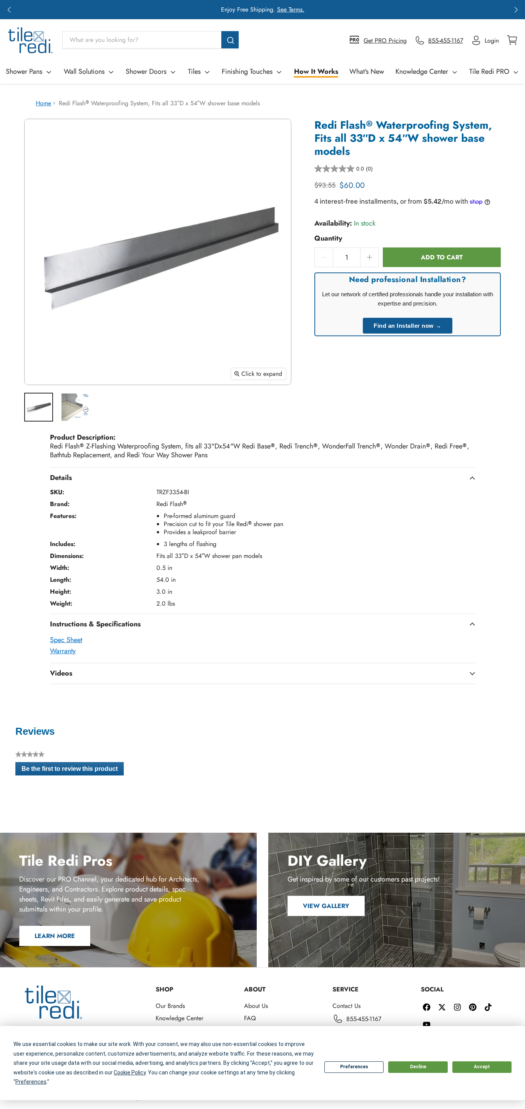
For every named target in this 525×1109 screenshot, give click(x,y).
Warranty (63, 651)
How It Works (316, 71)
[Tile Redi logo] (30, 40)
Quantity (328, 238)
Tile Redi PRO (489, 71)
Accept (482, 1066)
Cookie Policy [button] (130, 1072)
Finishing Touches (247, 71)
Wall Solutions (84, 71)
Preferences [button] (31, 1082)
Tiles (194, 71)
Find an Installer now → (408, 325)
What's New (366, 71)
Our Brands (170, 1005)
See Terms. (290, 9)
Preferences (354, 1066)
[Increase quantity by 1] (370, 257)
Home (43, 103)
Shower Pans (24, 71)
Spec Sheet (66, 640)
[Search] (230, 39)
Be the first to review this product (73, 770)
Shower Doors (146, 71)
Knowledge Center (421, 71)
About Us (256, 1005)
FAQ (250, 1018)
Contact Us (346, 1005)
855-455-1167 (363, 1018)
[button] (9, 9)
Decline (418, 1066)
